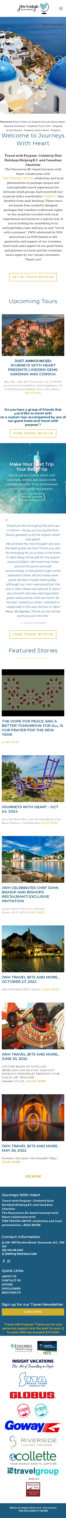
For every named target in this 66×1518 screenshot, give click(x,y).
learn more (10, 742)
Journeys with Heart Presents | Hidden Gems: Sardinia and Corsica (33, 367)
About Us (9, 1276)
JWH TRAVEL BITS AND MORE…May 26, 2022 (31, 1148)
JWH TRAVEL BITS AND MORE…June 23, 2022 (31, 1056)
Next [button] (58, 60)
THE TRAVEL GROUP (17, 178)
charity (50, 196)
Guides (7, 1284)
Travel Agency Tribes (33, 1511)
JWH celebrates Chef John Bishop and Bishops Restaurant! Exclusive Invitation (30, 894)
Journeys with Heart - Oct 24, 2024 (30, 809)
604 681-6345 (15, 1250)
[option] (33, 65)
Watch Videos (31, 497)
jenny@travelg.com (20, 1254)
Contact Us (11, 1280)
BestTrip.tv (11, 1292)
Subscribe (33, 1311)
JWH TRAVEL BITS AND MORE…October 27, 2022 (31, 979)
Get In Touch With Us (33, 277)
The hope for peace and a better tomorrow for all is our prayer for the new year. (32, 728)
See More (33, 1176)
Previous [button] (7, 60)
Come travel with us (33, 433)
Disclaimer (11, 1288)
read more (33, 393)
